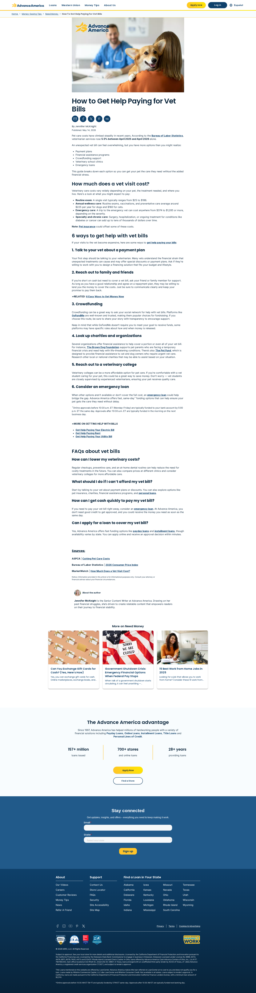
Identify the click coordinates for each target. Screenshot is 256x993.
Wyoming (188, 904)
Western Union (70, 5)
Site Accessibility (99, 904)
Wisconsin (188, 899)
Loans (53, 5)
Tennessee (189, 884)
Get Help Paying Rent (88, 433)
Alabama (128, 884)
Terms (172, 926)
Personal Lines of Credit (127, 736)
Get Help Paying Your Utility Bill (94, 436)
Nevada (167, 889)
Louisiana (148, 899)
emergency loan (156, 394)
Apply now (196, 5)
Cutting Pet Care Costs (96, 558)
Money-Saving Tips (32, 13)
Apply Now (128, 770)
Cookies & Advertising (189, 926)
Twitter (83, 926)
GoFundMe (78, 315)
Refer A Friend (64, 909)
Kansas (147, 889)
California (129, 889)
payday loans (141, 531)
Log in (217, 5)
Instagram (64, 926)
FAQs (92, 894)
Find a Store (128, 780)
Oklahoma (168, 899)
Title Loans (169, 733)
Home (15, 13)
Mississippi (149, 909)
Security (94, 899)
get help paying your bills (161, 242)
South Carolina (171, 909)
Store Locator (97, 889)
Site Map (95, 909)
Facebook (57, 926)
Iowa (146, 884)
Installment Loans (151, 733)
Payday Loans (115, 733)
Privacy (160, 926)
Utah (185, 894)
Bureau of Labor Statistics (167, 135)
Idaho (127, 904)
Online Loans (132, 733)
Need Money (52, 13)
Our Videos (62, 884)
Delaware (129, 894)
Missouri (167, 884)
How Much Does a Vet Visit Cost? (110, 571)
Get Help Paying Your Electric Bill (95, 429)
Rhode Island (170, 904)
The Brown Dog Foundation (103, 347)
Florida (127, 899)
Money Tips (92, 5)
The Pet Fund (163, 350)
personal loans (147, 493)
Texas (186, 889)
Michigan (148, 904)
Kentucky (148, 894)
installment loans (165, 531)
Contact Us (96, 884)
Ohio (165, 894)
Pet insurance (87, 226)
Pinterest (77, 926)
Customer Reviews (66, 894)
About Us (110, 5)
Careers (60, 889)
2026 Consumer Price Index (121, 564)
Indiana (128, 909)
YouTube (70, 926)
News (59, 904)
